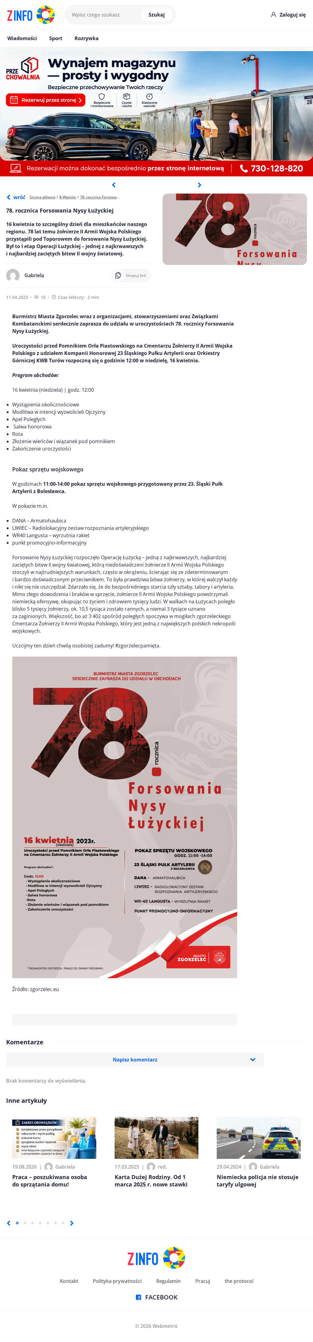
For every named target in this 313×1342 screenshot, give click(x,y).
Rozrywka (87, 38)
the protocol (239, 1281)
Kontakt (69, 1281)
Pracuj (202, 1281)
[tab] (17, 1223)
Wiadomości (22, 38)
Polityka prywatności (117, 1281)
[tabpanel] (156, 113)
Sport (55, 38)
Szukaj (157, 14)
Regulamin (168, 1281)
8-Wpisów (67, 197)
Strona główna (42, 197)
